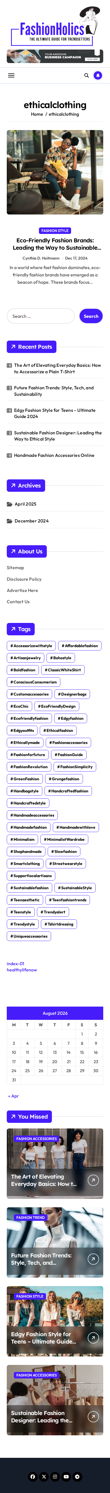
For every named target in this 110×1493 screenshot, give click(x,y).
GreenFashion (26, 778)
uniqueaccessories (30, 936)
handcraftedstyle (30, 803)
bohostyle (62, 657)
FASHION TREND (30, 1217)
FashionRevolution (31, 766)
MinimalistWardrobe (66, 839)
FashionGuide (70, 754)
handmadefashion (30, 827)
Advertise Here (22, 590)
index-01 (15, 963)
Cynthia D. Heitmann (41, 258)
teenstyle (22, 912)
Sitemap (15, 567)
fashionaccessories (69, 742)
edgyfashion (72, 718)
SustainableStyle (76, 887)
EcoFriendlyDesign (58, 706)
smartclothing (27, 863)
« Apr (13, 1096)
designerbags (73, 694)
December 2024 (32, 521)
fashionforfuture (29, 754)
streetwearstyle (67, 863)
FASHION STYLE (55, 230)
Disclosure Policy (24, 579)
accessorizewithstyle (33, 645)
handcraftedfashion (69, 791)
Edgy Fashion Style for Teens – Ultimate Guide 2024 (55, 413)
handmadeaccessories (34, 815)
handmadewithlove (77, 827)
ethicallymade (27, 742)
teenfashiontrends (69, 899)
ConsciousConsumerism (35, 682)
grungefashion (65, 778)
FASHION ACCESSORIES (36, 1138)
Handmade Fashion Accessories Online (54, 455)
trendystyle (24, 924)
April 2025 (25, 504)
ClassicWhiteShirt (64, 669)
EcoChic (21, 706)
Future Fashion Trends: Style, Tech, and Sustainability (54, 391)
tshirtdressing (60, 924)
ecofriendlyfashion (31, 718)
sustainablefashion (31, 887)
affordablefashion (81, 645)
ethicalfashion (60, 730)
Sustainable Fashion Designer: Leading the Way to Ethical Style (58, 436)
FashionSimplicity (76, 766)
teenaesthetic (26, 899)
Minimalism (24, 839)
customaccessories (31, 694)
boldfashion (24, 669)
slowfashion (65, 851)
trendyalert (54, 912)
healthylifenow (22, 970)
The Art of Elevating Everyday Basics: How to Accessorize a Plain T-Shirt (57, 368)
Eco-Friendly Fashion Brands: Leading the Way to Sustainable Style (55, 247)
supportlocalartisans (33, 875)
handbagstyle (26, 791)
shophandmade (28, 851)
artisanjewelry (27, 657)
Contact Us (18, 601)
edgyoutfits (24, 730)
